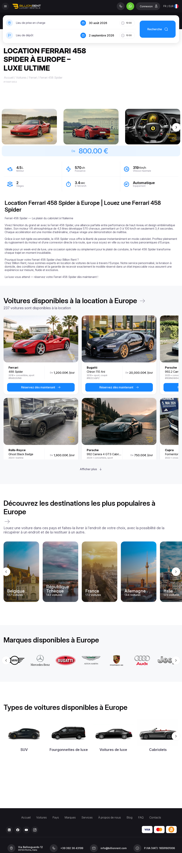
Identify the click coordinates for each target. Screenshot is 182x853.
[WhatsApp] (130, 6)
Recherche (154, 29)
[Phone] (121, 6)
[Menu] (5, 6)
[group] (91, 572)
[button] (29, 126)
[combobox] (171, 6)
